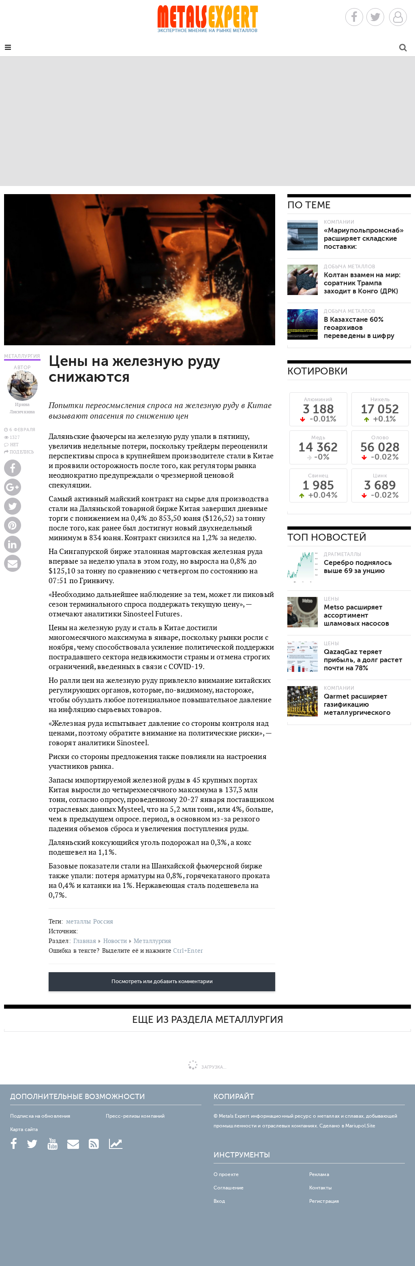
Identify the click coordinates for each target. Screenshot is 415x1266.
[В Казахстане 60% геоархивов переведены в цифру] (302, 324)
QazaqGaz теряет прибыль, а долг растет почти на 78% (363, 660)
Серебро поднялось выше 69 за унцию (358, 567)
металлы (78, 921)
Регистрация (324, 1201)
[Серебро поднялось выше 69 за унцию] (302, 567)
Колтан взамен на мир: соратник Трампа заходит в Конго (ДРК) (362, 283)
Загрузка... (213, 1067)
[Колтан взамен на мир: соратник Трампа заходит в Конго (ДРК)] (302, 280)
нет (14, 444)
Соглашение (229, 1188)
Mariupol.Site (360, 1126)
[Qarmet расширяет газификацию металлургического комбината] (302, 701)
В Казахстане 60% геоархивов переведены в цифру (359, 328)
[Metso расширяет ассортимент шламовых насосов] (302, 612)
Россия (103, 921)
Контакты (320, 1188)
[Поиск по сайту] (403, 48)
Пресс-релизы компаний (135, 1116)
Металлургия (152, 941)
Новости (115, 941)
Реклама (319, 1174)
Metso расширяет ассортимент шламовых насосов (356, 615)
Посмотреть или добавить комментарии (162, 981)
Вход (219, 1201)
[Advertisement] (207, 121)
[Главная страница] (207, 21)
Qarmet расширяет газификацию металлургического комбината (357, 709)
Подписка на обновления (40, 1116)
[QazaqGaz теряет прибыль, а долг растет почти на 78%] (302, 657)
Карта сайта (24, 1129)
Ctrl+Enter (188, 950)
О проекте (226, 1174)
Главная (84, 941)
